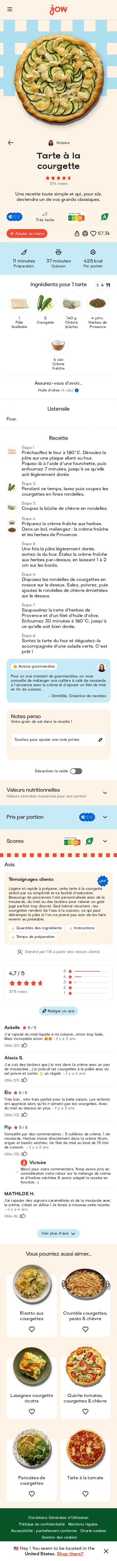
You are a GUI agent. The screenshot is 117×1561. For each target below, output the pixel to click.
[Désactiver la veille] (76, 771)
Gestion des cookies (59, 1537)
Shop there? (70, 1553)
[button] (9, 9)
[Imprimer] (85, 233)
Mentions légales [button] (83, 1524)
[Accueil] (58, 10)
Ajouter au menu (29, 234)
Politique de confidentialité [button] (42, 1524)
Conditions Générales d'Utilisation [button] (58, 1518)
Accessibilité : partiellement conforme (44, 1531)
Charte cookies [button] (93, 1531)
